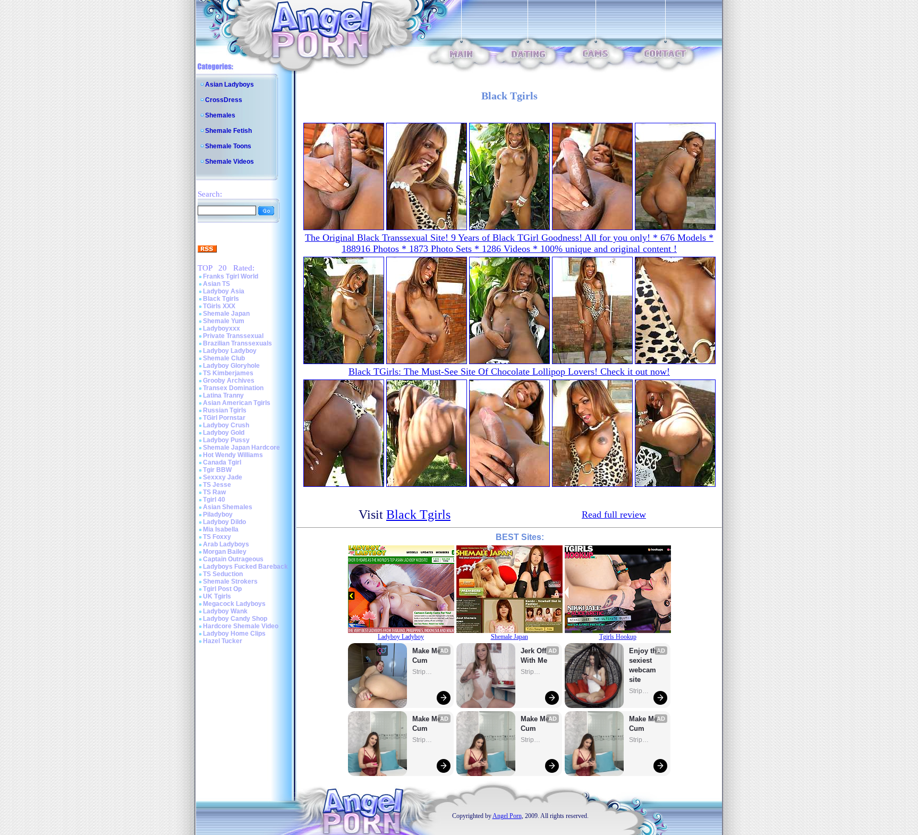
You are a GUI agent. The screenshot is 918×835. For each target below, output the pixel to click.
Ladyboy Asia (223, 291)
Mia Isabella (221, 529)
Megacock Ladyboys (234, 604)
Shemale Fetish (228, 130)
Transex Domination (233, 388)
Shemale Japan (226, 313)
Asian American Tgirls (236, 403)
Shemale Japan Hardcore (241, 447)
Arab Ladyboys (226, 544)
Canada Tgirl (222, 462)
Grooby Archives (228, 380)
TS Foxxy (217, 537)
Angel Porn (507, 816)
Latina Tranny (223, 395)
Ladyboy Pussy (226, 440)
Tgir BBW (217, 470)
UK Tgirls (217, 596)
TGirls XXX (219, 306)
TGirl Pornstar (224, 417)
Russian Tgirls (224, 410)
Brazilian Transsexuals (237, 343)
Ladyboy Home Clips (234, 633)
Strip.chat (423, 672)
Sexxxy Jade (222, 477)
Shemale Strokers (230, 581)
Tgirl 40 (214, 499)
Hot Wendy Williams (233, 455)
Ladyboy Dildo (224, 522)
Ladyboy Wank (225, 611)
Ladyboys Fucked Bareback (245, 566)
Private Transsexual (233, 336)
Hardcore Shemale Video (240, 626)
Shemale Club (224, 358)
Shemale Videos (229, 161)
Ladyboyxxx (221, 328)
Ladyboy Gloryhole (231, 365)
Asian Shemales (227, 507)
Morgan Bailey (224, 551)
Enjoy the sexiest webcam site (645, 665)
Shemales (220, 115)
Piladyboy (218, 514)
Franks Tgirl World (230, 276)
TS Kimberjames (228, 373)
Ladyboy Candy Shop (235, 618)
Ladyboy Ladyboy (230, 351)
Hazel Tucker (222, 641)
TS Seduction (223, 574)
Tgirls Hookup (617, 636)
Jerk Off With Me (534, 655)
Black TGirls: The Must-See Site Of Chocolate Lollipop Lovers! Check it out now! (509, 371)
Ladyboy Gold (223, 432)
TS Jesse (217, 484)
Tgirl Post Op (222, 589)
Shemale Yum (223, 321)
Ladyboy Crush (226, 425)
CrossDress (223, 100)
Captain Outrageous (233, 559)
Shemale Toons (228, 146)
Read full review (614, 514)
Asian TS (216, 284)
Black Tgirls (221, 298)
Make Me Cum (427, 655)
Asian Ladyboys (229, 84)
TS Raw (214, 492)
